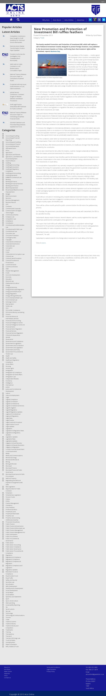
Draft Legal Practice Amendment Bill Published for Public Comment (18, 107)
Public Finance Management (14, 530)
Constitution (9, 223)
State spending (10, 603)
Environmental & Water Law (14, 298)
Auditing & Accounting (12, 165)
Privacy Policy (51, 671)
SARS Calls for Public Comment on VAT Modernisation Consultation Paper (16, 67)
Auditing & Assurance (12, 167)
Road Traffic (9, 578)
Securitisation (10, 584)
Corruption (9, 248)
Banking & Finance (11, 181)
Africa (7, 150)
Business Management (12, 200)
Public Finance (10, 524)
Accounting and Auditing (13, 142)
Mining (8, 462)
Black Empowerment (12, 188)
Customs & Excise (11, 264)
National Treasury (11, 478)
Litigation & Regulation (12, 447)
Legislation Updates (12, 437)
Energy (8, 285)
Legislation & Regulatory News (15, 431)
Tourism (8, 617)
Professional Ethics (11, 509)
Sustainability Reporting (13, 605)
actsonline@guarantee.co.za (95, 674)
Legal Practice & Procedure (14, 422)
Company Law (10, 217)
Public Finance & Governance (14, 526)
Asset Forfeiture (10, 161)
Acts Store (57, 20)
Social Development (12, 590)
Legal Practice (10, 420)
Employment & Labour (12, 283)
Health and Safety (11, 358)
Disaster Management (12, 271)
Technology (9, 613)
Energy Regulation (11, 294)
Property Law (10, 516)
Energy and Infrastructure (13, 291)
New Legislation (10, 487)
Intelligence (9, 383)
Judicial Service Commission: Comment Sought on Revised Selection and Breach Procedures (17, 96)
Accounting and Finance (13, 144)
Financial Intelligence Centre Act (15, 325)
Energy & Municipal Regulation (15, 289)
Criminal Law (9, 256)
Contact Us (7, 678)
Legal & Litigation (11, 408)
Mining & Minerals (11, 464)
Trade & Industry (11, 624)
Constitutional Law (11, 231)
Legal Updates (10, 426)
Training (8, 632)
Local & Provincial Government (15, 449)
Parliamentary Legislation (13, 495)
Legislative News (10, 439)
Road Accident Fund (12, 576)
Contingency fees (11, 238)
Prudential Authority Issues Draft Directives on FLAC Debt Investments (18, 86)
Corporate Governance (13, 244)
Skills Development (11, 586)
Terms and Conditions (53, 667)
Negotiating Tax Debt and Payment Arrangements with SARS (14, 482)
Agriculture (9, 152)
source (43, 243)
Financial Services (11, 331)
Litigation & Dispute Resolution (15, 445)
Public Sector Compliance (13, 547)
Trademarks (9, 630)
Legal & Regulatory (11, 410)
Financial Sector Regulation (14, 329)
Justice (8, 387)
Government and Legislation (14, 348)
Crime (7, 252)
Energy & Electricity (11, 287)
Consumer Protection (12, 235)
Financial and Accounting (13, 321)
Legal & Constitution (12, 401)
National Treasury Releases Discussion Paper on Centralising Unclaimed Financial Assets (18, 116)
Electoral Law (10, 281)
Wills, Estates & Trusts (12, 646)
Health (8, 356)
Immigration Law (11, 377)
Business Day (55, 51)
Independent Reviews (12, 379)
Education (9, 279)
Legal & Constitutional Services (15, 406)
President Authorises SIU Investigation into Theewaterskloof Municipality (17, 57)
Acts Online (68, 20)
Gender (8, 337)
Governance (9, 339)
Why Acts (45, 20)
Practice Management (12, 503)
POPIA (8, 501)
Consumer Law (10, 233)
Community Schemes (12, 215)
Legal (7, 397)
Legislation (9, 428)
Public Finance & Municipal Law (15, 528)
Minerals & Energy (11, 458)
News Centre (8, 671)
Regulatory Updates (12, 570)
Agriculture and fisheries (13, 154)
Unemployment (10, 642)
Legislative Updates (11, 441)
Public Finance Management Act (15, 532)
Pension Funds (10, 497)
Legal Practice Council (12, 424)
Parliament (9, 493)
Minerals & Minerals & (12, 460)
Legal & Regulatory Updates (14, 412)
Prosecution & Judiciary (13, 522)
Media (7, 453)
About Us (7, 667)
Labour (8, 393)
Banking (8, 179)
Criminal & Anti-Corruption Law (15, 254)
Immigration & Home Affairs (14, 375)
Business (8, 198)
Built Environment (11, 196)
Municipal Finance (11, 468)
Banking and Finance (12, 186)
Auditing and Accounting (13, 173)
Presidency (9, 505)
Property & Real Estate (12, 514)
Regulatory (9, 555)
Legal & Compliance (12, 399)
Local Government (11, 451)
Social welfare (10, 595)
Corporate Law (10, 246)
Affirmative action (11, 148)
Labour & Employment (12, 395)
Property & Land (11, 512)
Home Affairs (9, 364)
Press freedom (10, 507)
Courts (8, 250)
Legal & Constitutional (12, 404)
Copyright (9, 240)
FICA (7, 308)
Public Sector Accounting (13, 545)
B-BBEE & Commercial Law (13, 177)
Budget (8, 194)
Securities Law (10, 582)
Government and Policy (13, 350)
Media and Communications (14, 455)
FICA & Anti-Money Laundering (15, 312)
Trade (7, 619)
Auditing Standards (11, 175)
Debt (7, 269)
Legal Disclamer (51, 669)
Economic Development (13, 275)
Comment (9, 206)
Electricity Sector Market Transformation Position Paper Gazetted (17, 48)
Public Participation (11, 534)
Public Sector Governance (13, 549)
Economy (8, 277)
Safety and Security (11, 580)
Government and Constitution (15, 345)
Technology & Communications (15, 615)
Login (103, 1)
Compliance (9, 221)
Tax (7, 607)
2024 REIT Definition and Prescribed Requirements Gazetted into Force (17, 125)
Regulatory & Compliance (13, 557)
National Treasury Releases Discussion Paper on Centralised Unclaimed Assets (18, 77)
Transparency (10, 634)
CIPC (7, 204)
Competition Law (11, 219)
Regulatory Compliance (13, 559)
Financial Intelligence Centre (14, 323)
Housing (8, 366)
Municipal (9, 466)
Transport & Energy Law (13, 638)
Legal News (9, 418)
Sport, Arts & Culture (12, 601)
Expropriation (10, 304)
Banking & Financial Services (14, 184)
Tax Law (8, 611)
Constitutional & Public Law (14, 229)
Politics (8, 499)
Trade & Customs (11, 622)
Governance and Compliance (14, 341)
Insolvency (9, 381)
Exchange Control (11, 302)
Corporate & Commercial (13, 242)
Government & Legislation (13, 343)
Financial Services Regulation (14, 333)
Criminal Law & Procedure (13, 258)
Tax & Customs (10, 609)
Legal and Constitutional (13, 414)
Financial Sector (10, 327)
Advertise (80, 20)
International (9, 385)
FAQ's (6, 675)
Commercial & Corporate (13, 208)
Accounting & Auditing (12, 136)
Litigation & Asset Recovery (14, 443)
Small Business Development (14, 588)
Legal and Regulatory (12, 416)
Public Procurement (12, 536)
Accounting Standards (12, 146)
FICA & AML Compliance (13, 310)
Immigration (9, 370)
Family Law (9, 306)
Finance (8, 314)
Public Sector (10, 543)
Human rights (10, 368)
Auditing (8, 163)
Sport (7, 599)
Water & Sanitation (11, 644)
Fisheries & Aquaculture (13, 335)
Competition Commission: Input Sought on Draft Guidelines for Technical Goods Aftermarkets (18, 39)
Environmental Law (11, 300)
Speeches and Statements (13, 597)
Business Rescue (11, 202)
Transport (9, 636)
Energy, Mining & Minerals (13, 296)
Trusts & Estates (10, 640)
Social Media (9, 592)
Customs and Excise (12, 267)
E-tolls (7, 273)
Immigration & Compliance (14, 372)
